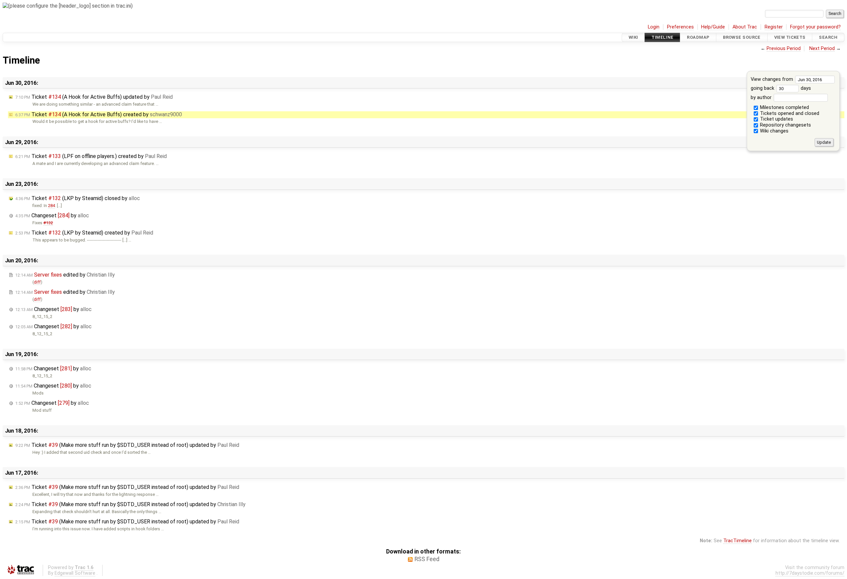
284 (51, 205)
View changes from (772, 79)
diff (37, 282)
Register (774, 27)
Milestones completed (784, 107)
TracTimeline (737, 541)
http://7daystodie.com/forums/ (810, 573)
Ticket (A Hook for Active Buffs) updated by (94, 97)
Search (828, 37)
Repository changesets (785, 125)
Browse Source (742, 37)
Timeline (662, 37)
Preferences (680, 27)
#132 (48, 222)
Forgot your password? (815, 27)
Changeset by (52, 215)
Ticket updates (776, 119)
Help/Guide (713, 27)
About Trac (745, 27)
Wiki (633, 37)
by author (762, 97)
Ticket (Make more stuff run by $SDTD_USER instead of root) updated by (127, 445)
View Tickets (790, 37)
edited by (65, 275)
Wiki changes (773, 131)
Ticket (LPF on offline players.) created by (91, 156)
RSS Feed (427, 559)
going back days (781, 88)
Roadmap (698, 37)
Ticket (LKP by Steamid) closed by (77, 198)
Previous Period (784, 48)
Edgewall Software (75, 573)
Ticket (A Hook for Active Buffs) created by (98, 114)
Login (653, 27)
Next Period (822, 48)
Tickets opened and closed (789, 113)
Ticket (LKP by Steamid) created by (84, 233)
